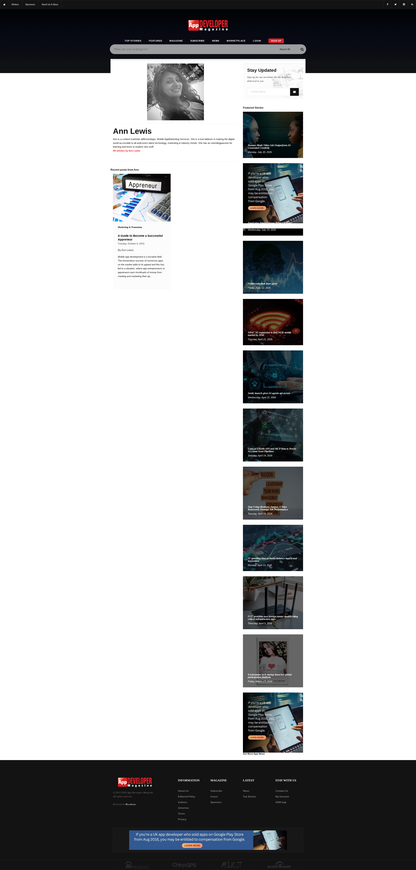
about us (183, 790)
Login (257, 40)
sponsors (30, 4)
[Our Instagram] (404, 4)
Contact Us (281, 790)
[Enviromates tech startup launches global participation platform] (273, 660)
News (215, 40)
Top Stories (133, 40)
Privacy (182, 819)
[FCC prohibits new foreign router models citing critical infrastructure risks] (273, 602)
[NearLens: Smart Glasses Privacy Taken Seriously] (273, 231)
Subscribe (197, 40)
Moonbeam (130, 804)
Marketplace (236, 40)
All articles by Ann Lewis (126, 150)
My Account (282, 796)
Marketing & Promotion (130, 227)
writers (15, 4)
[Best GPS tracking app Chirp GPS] (184, 865)
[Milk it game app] (232, 865)
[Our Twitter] (395, 4)
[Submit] (302, 49)
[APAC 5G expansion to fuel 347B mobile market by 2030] (273, 322)
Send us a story (50, 4)
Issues (214, 796)
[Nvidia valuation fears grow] (273, 267)
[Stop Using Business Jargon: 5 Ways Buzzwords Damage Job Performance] (273, 493)
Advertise (183, 808)
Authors (182, 802)
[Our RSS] (412, 4)
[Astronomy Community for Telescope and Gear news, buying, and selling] (279, 865)
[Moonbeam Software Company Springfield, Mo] (137, 865)
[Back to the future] (4, 4)
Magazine (176, 40)
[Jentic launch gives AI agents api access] (273, 376)
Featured (155, 40)
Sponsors (215, 802)
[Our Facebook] (387, 4)
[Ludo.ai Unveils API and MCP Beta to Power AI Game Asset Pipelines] (273, 434)
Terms (181, 813)
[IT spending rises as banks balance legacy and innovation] (273, 547)
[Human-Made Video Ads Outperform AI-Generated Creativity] (273, 134)
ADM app (280, 802)
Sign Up (276, 40)
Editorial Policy (186, 796)
